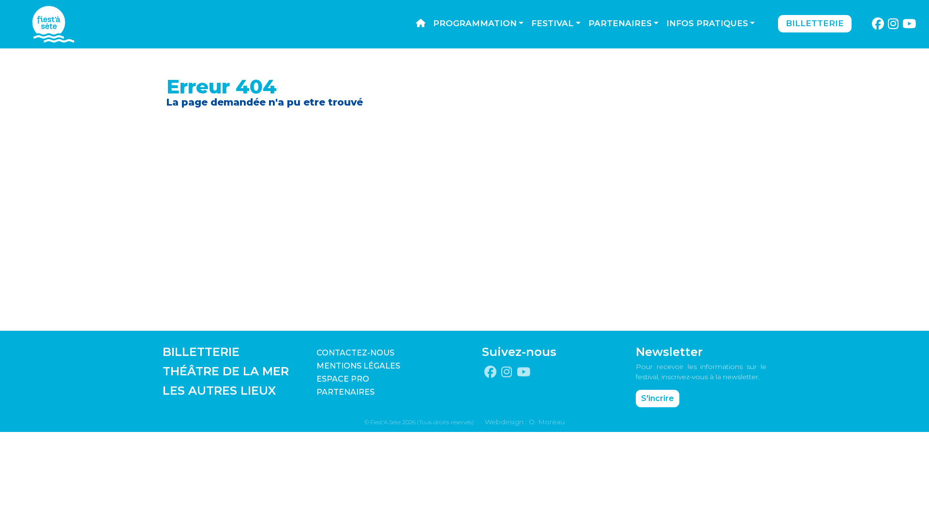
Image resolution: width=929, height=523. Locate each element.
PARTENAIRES (345, 392)
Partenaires (620, 23)
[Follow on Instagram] (893, 24)
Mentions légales (358, 365)
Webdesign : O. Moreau (525, 421)
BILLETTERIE (201, 352)
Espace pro (342, 379)
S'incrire (657, 398)
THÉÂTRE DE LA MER (226, 371)
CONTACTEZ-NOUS (355, 352)
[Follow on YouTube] (909, 24)
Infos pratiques (707, 23)
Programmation (475, 23)
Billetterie (815, 23)
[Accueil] (420, 23)
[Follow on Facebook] (877, 24)
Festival (552, 23)
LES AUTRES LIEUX (219, 391)
